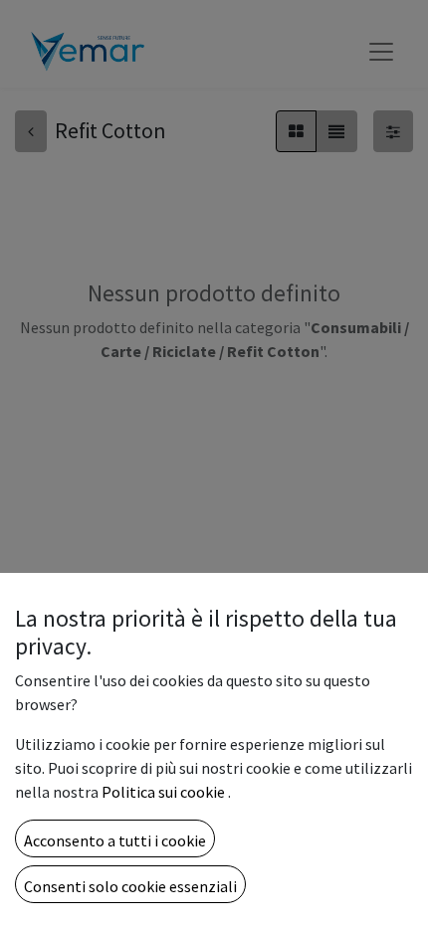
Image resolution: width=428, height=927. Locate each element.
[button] (115, 838)
